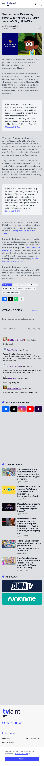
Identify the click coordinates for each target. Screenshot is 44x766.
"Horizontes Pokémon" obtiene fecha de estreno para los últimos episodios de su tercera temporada (29, 545)
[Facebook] (4, 299)
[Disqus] (22, 365)
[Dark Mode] (35, 4)
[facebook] (6, 409)
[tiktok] (38, 409)
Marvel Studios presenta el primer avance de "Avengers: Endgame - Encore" (28, 507)
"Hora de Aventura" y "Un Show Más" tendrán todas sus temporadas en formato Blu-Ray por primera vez (29, 474)
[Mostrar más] (21, 299)
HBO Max (9, 250)
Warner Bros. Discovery (11, 292)
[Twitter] (10, 299)
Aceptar (22, 759)
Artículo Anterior (10, 329)
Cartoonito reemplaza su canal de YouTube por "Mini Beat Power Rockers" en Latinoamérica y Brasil (29, 491)
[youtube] (30, 409)
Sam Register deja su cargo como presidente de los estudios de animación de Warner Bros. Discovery (28, 563)
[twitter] (14, 409)
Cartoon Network (30, 285)
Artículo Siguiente (33, 329)
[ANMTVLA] (22, 586)
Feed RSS (6, 738)
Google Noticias (8, 742)
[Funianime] (22, 599)
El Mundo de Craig (9, 288)
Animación (18, 285)
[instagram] (22, 409)
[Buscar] (40, 4)
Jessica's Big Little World (26, 288)
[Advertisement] (22, 437)
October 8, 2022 (12, 127)
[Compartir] (39, 27)
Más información (21, 754)
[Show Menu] (3, 4)
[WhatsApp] (16, 299)
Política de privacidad (32, 738)
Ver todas (35, 310)
